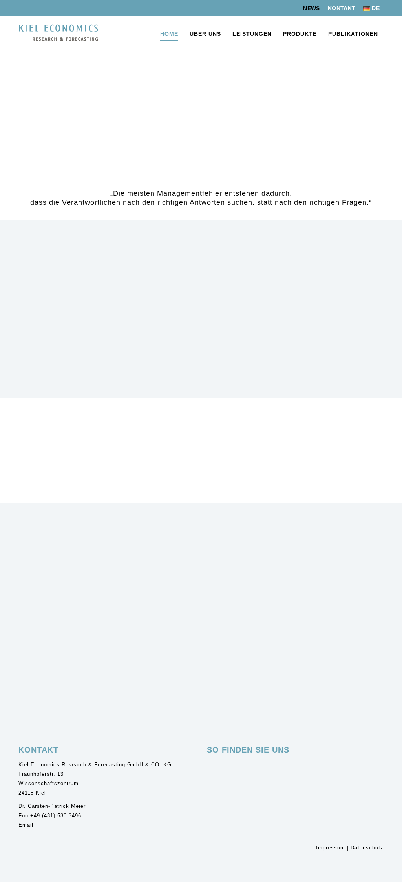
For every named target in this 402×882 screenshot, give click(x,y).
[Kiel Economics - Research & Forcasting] (58, 33)
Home (169, 34)
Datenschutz (367, 848)
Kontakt (341, 8)
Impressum (330, 848)
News (311, 8)
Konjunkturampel (188, 642)
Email (25, 825)
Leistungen (252, 34)
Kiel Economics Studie (49, 642)
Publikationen (353, 34)
